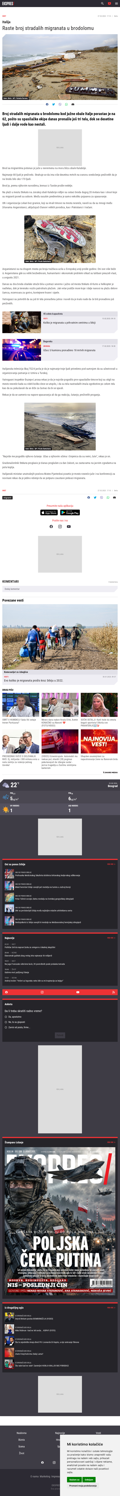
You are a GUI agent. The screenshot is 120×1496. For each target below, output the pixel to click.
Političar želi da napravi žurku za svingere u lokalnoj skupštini (60, 946)
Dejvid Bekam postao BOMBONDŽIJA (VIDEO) (60, 1317)
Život (21, 1453)
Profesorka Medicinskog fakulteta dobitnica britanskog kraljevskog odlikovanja (60, 873)
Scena (21, 1446)
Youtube (68, 526)
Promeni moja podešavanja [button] (83, 1485)
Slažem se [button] (74, 1479)
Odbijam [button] (89, 1479)
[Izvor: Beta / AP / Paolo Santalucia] (60, 239)
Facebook (51, 526)
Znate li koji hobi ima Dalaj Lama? (60, 1352)
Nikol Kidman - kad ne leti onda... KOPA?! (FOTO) (60, 1329)
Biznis (21, 1439)
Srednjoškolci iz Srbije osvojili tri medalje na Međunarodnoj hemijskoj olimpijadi (60, 920)
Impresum (56, 1476)
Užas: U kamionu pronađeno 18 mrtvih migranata (60, 350)
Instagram (60, 526)
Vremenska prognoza (60, 785)
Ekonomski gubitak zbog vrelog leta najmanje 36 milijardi (60, 954)
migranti (7, 497)
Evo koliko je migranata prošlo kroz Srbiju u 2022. (60, 644)
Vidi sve (110, 864)
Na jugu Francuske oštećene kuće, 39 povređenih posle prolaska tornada (60, 962)
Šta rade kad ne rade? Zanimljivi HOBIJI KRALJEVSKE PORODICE (60, 1364)
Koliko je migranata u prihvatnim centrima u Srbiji (60, 322)
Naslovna (21, 1433)
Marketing (45, 1476)
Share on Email (73, 104)
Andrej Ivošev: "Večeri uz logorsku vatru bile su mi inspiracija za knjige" (60, 979)
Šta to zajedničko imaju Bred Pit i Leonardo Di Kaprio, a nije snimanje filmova (60, 1340)
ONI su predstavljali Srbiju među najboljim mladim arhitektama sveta (60, 909)
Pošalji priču (109, 3)
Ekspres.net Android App (70, 512)
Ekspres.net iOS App (49, 512)
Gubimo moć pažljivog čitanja (60, 971)
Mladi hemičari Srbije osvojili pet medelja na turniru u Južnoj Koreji (60, 885)
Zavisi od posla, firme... (19, 1027)
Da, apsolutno (14, 1016)
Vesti (98, 1433)
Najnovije (60, 1433)
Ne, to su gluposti (16, 1022)
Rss (113, 992)
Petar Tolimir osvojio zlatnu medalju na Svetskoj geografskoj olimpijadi (60, 897)
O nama (34, 1476)
